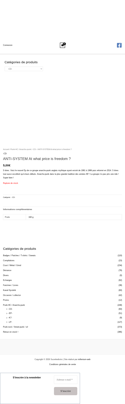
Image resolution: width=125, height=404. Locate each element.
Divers (6, 275)
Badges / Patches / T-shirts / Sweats (19, 255)
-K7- (10, 317)
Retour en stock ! (10, 332)
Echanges (7, 280)
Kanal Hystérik (9, 290)
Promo (6, 300)
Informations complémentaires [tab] (17, 209)
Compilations (8, 260)
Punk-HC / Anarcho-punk (14, 305)
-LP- (10, 322)
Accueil (6, 149)
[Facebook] (119, 45)
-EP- (10, 313)
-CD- (10, 309)
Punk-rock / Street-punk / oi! (15, 327)
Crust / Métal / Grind (12, 265)
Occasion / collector (12, 295)
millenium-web (84, 359)
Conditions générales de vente (62, 364)
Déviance (7, 270)
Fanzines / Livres (10, 285)
